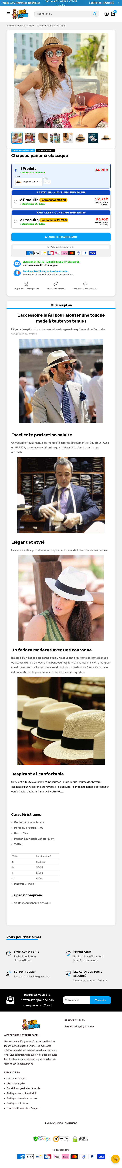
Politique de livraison (18, 1103)
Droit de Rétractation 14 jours (23, 1108)
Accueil (10, 25)
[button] (61, 176)
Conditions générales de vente (23, 1088)
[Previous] (3, 3)
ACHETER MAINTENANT (62, 236)
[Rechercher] (95, 13)
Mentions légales (16, 1083)
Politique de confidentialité (21, 1093)
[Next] (119, 3)
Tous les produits (25, 25)
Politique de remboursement (22, 1098)
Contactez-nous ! (16, 1078)
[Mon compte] (107, 14)
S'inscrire (100, 1000)
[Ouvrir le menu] (8, 13)
